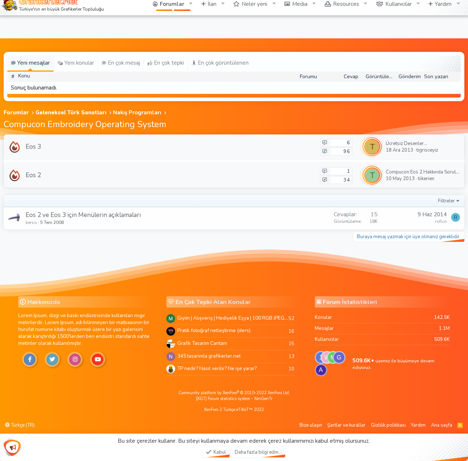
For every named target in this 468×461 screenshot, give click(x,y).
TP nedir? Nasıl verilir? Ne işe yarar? (217, 368)
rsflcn (441, 221)
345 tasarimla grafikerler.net (209, 356)
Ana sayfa (441, 425)
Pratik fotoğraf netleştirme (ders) (213, 330)
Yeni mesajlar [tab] (33, 62)
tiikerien (426, 178)
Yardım (418, 425)
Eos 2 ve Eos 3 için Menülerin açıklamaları (83, 215)
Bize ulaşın (310, 425)
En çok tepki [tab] (168, 62)
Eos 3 (33, 146)
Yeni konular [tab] (78, 62)
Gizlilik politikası (388, 425)
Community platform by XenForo (234, 393)
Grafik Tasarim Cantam (202, 343)
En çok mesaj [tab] (123, 62)
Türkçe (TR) (22, 425)
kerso (31, 222)
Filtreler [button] (446, 201)
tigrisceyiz (427, 150)
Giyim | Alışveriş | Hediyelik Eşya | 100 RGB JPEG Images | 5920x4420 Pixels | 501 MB (232, 318)
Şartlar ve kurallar (346, 425)
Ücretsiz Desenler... (406, 143)
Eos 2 (33, 175)
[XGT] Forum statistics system (234, 398)
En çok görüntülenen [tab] (222, 62)
